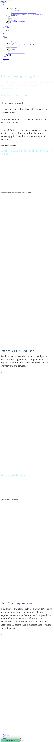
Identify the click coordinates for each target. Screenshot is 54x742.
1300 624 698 (6, 27)
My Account (5, 26)
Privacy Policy (6, 735)
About (4, 4)
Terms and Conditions (7, 736)
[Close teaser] (20, 738)
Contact (4, 25)
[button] (10, 740)
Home (4, 734)
